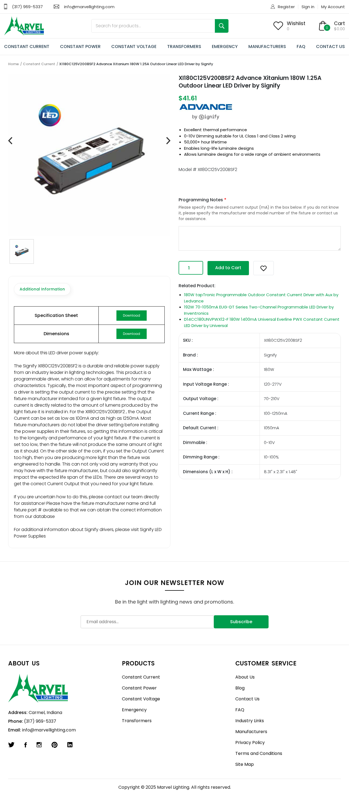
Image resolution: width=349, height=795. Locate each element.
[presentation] (10, 141)
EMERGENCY (225, 46)
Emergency (134, 710)
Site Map (244, 764)
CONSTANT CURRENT (26, 46)
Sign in (308, 7)
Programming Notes (202, 200)
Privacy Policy (250, 742)
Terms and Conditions (258, 753)
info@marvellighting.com (89, 7)
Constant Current (39, 64)
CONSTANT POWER (80, 46)
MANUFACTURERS (267, 46)
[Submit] (221, 26)
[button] (263, 268)
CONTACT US (330, 46)
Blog (240, 688)
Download (131, 315)
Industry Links (249, 721)
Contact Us (247, 699)
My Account (333, 7)
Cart (339, 23)
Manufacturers (251, 731)
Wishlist (296, 23)
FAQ (301, 46)
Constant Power (139, 688)
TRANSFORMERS (184, 46)
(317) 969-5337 (27, 7)
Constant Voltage (141, 699)
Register (286, 7)
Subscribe (241, 622)
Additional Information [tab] (42, 289)
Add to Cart (228, 268)
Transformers (137, 721)
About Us (245, 677)
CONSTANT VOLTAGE (134, 46)
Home (13, 64)
